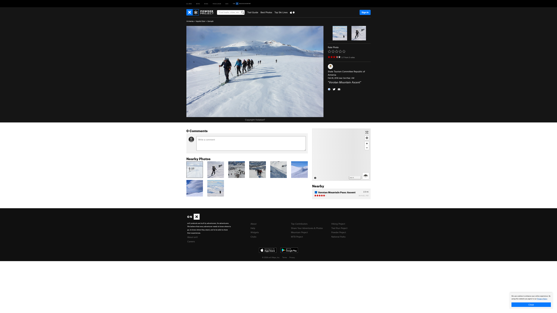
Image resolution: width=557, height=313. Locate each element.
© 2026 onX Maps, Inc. (271, 257)
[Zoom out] (367, 148)
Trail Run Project (339, 228)
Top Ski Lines (281, 12)
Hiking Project (338, 223)
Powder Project (338, 232)
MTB (198, 3)
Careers (191, 241)
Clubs (253, 236)
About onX (192, 237)
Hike (206, 3)
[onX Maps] (193, 219)
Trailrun (217, 3)
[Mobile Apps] (292, 12)
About (253, 223)
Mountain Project (299, 232)
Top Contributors (299, 223)
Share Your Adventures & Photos (307, 228)
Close (531, 304)
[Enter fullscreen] (367, 132)
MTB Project (297, 236)
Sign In (365, 12)
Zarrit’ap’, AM (348, 78)
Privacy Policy (542, 299)
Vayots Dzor (200, 21)
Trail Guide (252, 12)
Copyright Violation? (255, 119)
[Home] (201, 12)
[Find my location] (367, 138)
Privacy (292, 257)
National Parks (338, 236)
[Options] (365, 176)
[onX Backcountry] (242, 3)
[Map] (341, 155)
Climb (189, 3)
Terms (284, 257)
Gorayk (210, 21)
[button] (329, 89)
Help (253, 228)
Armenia (189, 21)
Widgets (255, 232)
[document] (531, 301)
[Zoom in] (367, 143)
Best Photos (266, 12)
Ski (227, 3)
